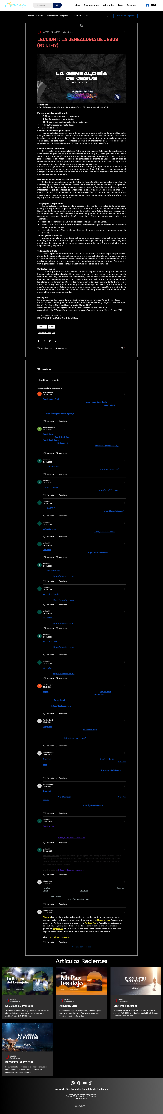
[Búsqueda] (57, 5)
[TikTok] (90, 1083)
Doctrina (77, 16)
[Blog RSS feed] (81, 26)
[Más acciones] (124, 32)
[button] (91, 5)
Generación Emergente (57, 16)
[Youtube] (84, 1083)
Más (87, 16)
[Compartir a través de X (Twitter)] (44, 341)
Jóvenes (42, 327)
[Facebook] (78, 1083)
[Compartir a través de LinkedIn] (50, 341)
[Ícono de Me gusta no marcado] (44, 421)
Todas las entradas (34, 16)
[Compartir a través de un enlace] (56, 341)
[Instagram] (73, 1083)
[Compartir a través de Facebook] (38, 341)
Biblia (51, 327)
